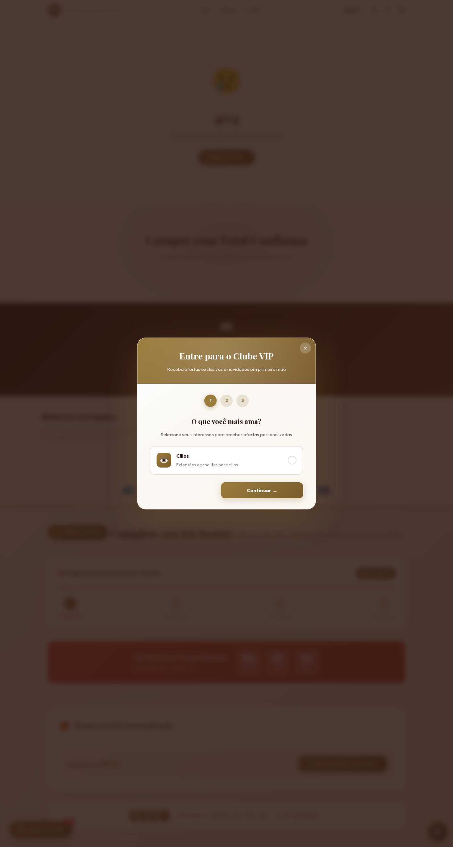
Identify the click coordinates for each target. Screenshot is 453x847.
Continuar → (262, 490)
